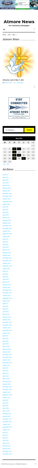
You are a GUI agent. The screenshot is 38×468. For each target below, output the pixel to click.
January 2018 (6, 416)
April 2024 (6, 215)
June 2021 (5, 306)
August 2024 (6, 204)
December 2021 (7, 290)
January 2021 (6, 319)
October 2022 (6, 263)
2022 (9, 35)
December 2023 (7, 226)
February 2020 (7, 349)
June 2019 (5, 371)
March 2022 (6, 282)
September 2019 (7, 362)
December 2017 (7, 419)
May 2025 (5, 180)
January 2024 (6, 223)
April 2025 (6, 183)
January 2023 (6, 255)
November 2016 (7, 454)
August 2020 (6, 333)
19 (19, 155)
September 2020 (7, 330)
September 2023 (7, 234)
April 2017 (6, 440)
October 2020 (6, 328)
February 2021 (7, 317)
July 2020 (5, 336)
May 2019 (5, 373)
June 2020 (5, 338)
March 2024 (6, 217)
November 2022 (7, 260)
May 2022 (5, 277)
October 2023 (6, 231)
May (13, 35)
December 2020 (7, 322)
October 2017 (6, 424)
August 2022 (6, 268)
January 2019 (6, 384)
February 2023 (7, 252)
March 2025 (6, 185)
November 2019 (7, 357)
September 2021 (7, 298)
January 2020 (6, 352)
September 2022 (7, 266)
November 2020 (7, 325)
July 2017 (5, 432)
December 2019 (7, 354)
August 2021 (6, 301)
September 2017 (7, 427)
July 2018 (5, 400)
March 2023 (6, 250)
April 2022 (6, 279)
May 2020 (5, 341)
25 (14, 158)
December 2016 (7, 451)
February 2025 (7, 188)
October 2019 (6, 360)
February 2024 (7, 220)
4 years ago (20, 82)
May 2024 (5, 212)
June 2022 (5, 274)
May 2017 (5, 438)
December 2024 (7, 193)
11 (14, 152)
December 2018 (7, 387)
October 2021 (6, 295)
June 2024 (5, 209)
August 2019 (6, 365)
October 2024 (6, 199)
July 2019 (5, 368)
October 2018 (6, 392)
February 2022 (7, 285)
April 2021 (6, 311)
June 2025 (5, 177)
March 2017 (6, 443)
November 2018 (7, 389)
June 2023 (5, 242)
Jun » (8, 164)
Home (4, 35)
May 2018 (5, 405)
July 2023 (5, 239)
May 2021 (5, 309)
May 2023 (5, 244)
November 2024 (7, 196)
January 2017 (6, 448)
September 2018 (7, 395)
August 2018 (6, 397)
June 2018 (5, 403)
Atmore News (19, 21)
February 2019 (7, 381)
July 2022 (5, 271)
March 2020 (6, 346)
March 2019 (6, 379)
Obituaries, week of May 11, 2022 (13, 80)
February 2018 (7, 413)
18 (14, 155)
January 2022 (6, 287)
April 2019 (6, 376)
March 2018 (6, 411)
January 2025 (6, 191)
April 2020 (6, 344)
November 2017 (7, 421)
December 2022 (7, 258)
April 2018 (6, 408)
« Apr (4, 164)
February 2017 (7, 446)
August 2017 (6, 430)
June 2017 (5, 435)
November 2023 (7, 228)
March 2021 (6, 314)
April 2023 (6, 247)
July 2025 (5, 174)
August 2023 (6, 236)
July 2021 (5, 303)
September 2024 (7, 201)
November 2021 (7, 293)
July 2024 (5, 207)
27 (23, 158)
